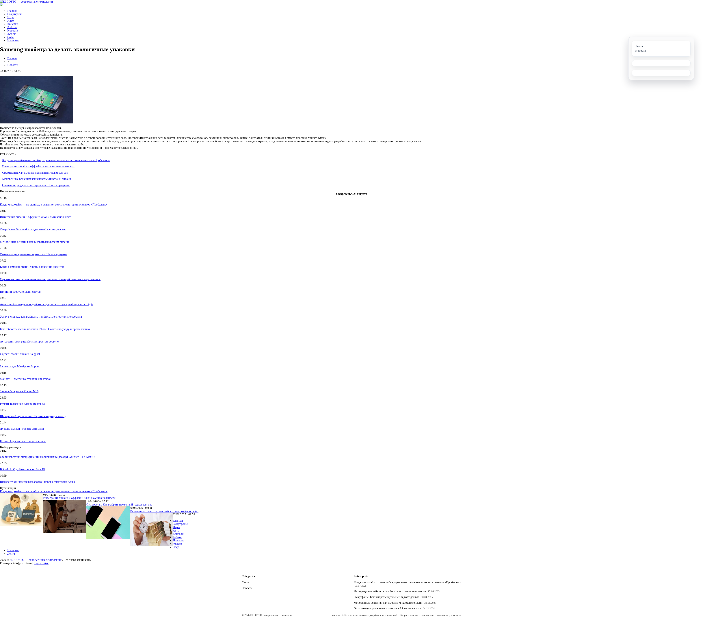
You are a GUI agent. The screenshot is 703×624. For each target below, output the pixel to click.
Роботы (12, 27)
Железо (11, 33)
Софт (10, 37)
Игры (10, 17)
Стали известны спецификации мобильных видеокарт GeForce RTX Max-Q (47, 456)
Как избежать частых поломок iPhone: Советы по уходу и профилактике (45, 329)
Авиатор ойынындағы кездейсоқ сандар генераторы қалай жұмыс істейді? (46, 304)
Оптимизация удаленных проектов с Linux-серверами (36, 185)
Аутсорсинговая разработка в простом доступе (29, 341)
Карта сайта (41, 563)
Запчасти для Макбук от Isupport (20, 366)
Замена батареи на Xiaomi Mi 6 (19, 391)
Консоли (12, 23)
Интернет (13, 40)
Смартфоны (14, 14)
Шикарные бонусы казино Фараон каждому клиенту (33, 416)
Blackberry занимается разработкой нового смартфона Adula (37, 481)
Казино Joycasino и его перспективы (23, 441)
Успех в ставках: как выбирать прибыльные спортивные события (41, 316)
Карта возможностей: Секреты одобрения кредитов (32, 266)
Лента (11, 553)
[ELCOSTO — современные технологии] (26, 1)
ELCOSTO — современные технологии (36, 559)
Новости (12, 30)
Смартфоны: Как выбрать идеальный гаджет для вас (35, 172)
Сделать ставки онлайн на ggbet (20, 353)
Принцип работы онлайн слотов (20, 291)
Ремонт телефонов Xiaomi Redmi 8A (22, 403)
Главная (12, 10)
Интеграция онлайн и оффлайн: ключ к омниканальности (38, 166)
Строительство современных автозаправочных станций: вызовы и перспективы (50, 279)
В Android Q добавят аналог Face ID (22, 469)
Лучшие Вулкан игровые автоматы (22, 428)
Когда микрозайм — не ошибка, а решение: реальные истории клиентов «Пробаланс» (56, 160)
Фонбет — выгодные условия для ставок (25, 378)
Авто (10, 20)
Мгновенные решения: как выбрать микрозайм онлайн (36, 178)
